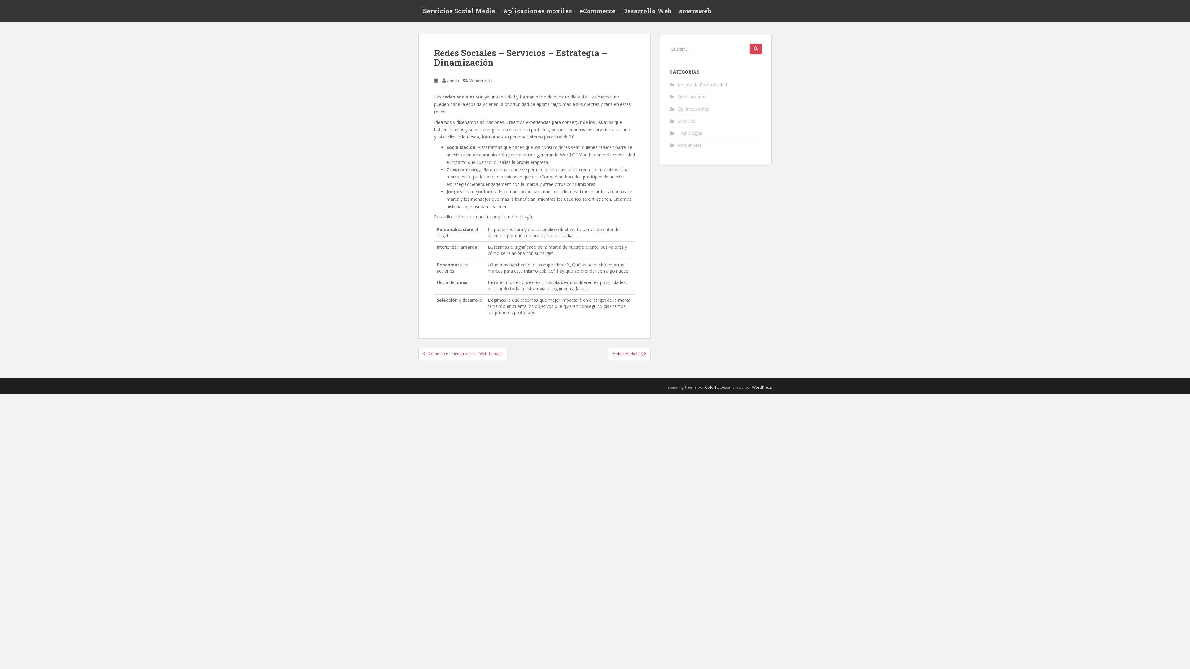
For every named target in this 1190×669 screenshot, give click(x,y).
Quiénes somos (693, 109)
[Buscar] (756, 49)
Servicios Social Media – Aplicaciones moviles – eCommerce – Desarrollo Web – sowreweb (567, 11)
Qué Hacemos (692, 97)
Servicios (686, 121)
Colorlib (712, 387)
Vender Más (480, 80)
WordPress (762, 387)
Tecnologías (690, 133)
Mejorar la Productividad (702, 85)
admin (453, 80)
